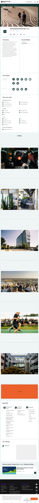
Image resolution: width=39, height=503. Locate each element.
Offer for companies (26, 486)
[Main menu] (37, 2)
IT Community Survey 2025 (14, 491)
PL (22, 1)
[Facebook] (11, 34)
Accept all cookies (34, 498)
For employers (29, 1)
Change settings (26, 499)
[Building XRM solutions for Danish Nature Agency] (9, 470)
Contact (2, 489)
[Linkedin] (15, 34)
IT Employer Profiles (13, 487)
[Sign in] (35, 2)
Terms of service (4, 487)
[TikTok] (36, 493)
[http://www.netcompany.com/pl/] (24, 34)
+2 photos (19, 391)
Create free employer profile (27, 489)
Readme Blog (12, 489)
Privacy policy (3, 486)
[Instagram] (18, 34)
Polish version (3, 491)
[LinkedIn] (36, 487)
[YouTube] (22, 34)
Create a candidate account (14, 493)
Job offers (11, 486)
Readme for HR (25, 487)
